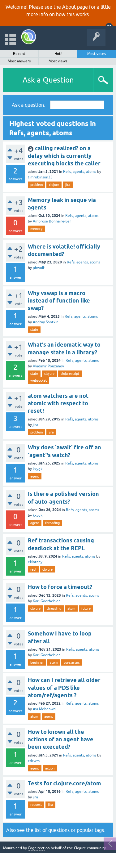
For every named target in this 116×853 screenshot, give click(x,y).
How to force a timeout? (60, 587)
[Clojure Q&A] (28, 36)
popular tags (90, 830)
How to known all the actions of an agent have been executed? (60, 739)
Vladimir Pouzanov (48, 366)
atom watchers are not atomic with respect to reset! (58, 403)
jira (67, 184)
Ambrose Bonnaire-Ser (52, 221)
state (34, 329)
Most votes (96, 54)
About (69, 7)
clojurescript (70, 373)
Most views (58, 61)
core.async (71, 662)
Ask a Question (48, 80)
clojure (54, 184)
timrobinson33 (40, 177)
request (36, 804)
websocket (38, 380)
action (49, 768)
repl (33, 569)
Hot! (58, 54)
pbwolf (39, 268)
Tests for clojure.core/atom (64, 783)
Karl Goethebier (46, 601)
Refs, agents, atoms (79, 171)
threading (52, 523)
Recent (19, 54)
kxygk (37, 469)
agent (34, 476)
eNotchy (35, 562)
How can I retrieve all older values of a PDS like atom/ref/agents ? (64, 687)
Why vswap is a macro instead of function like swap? (59, 301)
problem (36, 184)
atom (71, 608)
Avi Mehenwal (44, 709)
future (86, 608)
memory (36, 229)
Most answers (19, 61)
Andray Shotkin (45, 322)
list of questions (52, 830)
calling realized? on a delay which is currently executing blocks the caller (64, 156)
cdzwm (34, 761)
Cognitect (36, 848)
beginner (37, 662)
